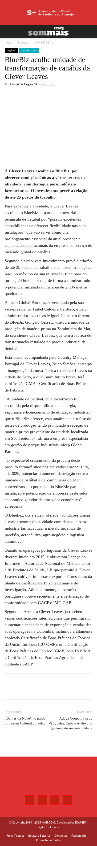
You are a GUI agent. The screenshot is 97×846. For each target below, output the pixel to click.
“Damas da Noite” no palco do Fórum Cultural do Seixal (25, 721)
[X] (35, 101)
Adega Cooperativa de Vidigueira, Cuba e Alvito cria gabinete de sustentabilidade (70, 723)
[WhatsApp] (46, 101)
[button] (8, 31)
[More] (57, 101)
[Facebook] (24, 101)
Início (8, 42)
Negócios (23, 42)
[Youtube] (67, 800)
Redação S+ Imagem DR (23, 84)
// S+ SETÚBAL (43, 42)
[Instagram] (42, 800)
